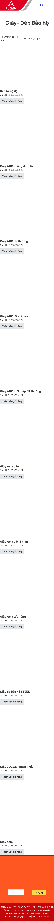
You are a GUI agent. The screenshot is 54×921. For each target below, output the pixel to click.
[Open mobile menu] (49, 5)
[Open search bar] (41, 5)
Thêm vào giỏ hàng (12, 101)
